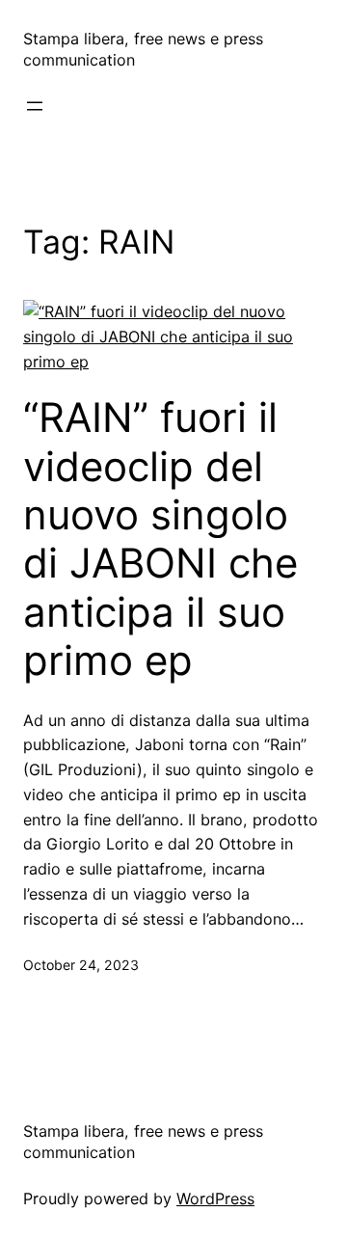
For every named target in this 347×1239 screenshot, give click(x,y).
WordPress (215, 1198)
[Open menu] (34, 106)
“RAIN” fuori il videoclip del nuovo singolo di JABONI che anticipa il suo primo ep (160, 539)
